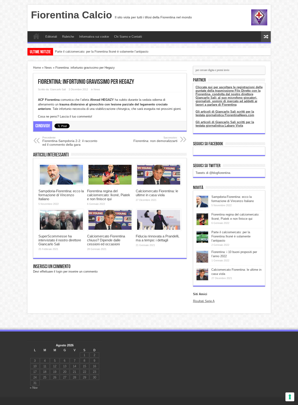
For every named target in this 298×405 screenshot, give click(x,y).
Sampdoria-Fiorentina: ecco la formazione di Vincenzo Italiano (61, 195)
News (48, 67)
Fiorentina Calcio (71, 14)
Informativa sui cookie (94, 36)
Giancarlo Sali (58, 89)
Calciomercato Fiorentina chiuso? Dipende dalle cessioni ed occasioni (106, 240)
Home (36, 37)
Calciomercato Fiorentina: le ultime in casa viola (157, 193)
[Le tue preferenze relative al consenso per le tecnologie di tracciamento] (289, 396)
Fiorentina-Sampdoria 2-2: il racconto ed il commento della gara (69, 141)
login (59, 271)
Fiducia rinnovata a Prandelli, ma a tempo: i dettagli (157, 238)
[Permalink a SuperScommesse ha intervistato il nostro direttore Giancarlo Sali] (61, 229)
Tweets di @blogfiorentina (213, 173)
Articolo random (266, 36)
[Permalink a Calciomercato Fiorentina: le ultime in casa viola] (158, 184)
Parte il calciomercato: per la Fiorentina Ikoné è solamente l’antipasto (101, 51)
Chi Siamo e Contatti (128, 36)
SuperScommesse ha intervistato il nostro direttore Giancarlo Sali (59, 240)
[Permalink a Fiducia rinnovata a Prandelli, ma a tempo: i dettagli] (158, 229)
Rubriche (68, 36)
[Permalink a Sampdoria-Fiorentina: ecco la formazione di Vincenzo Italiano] (61, 184)
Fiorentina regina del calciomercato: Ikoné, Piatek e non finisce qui (108, 195)
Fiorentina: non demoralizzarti (155, 139)
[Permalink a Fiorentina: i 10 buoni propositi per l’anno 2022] (202, 262)
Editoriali (51, 36)
